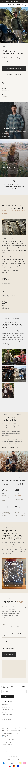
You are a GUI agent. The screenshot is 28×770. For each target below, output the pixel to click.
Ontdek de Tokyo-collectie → (12, 447)
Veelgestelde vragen (6, 719)
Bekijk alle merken (14, 405)
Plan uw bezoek (9, 654)
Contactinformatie (5, 707)
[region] (14, 184)
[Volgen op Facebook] (2, 751)
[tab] (4, 40)
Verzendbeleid (4, 704)
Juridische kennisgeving (6, 714)
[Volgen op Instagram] (6, 751)
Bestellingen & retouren (7, 717)
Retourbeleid (4, 712)
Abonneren (7, 696)
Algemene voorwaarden (7, 709)
